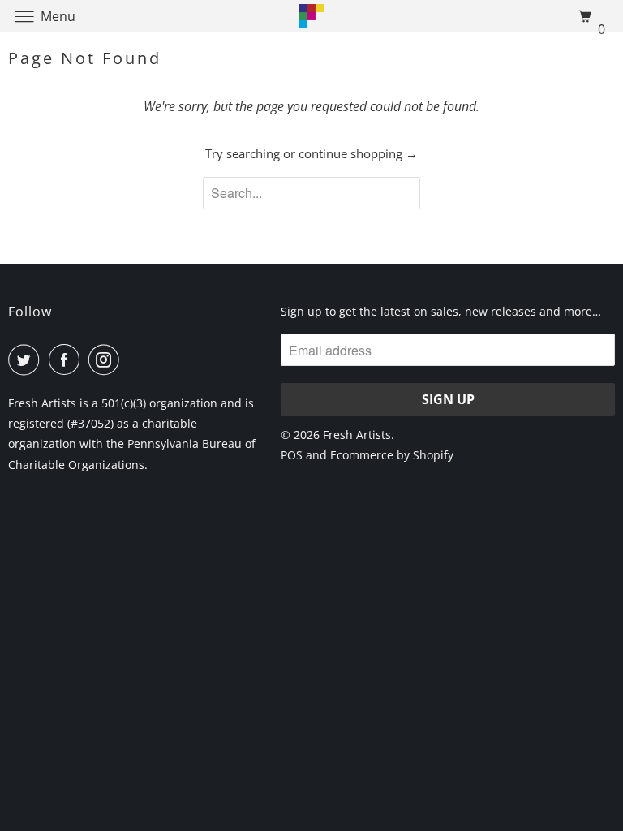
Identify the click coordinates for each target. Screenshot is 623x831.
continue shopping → (358, 153)
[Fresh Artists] (311, 16)
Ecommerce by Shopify (391, 455)
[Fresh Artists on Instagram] (107, 359)
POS (292, 455)
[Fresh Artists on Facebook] (67, 359)
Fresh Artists (357, 434)
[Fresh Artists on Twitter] (26, 359)
